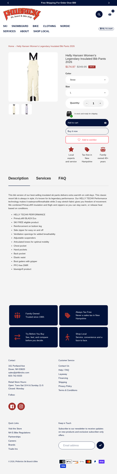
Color (68, 73)
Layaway (62, 374)
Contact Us (63, 366)
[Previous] (8, 2)
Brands (11, 445)
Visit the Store (15, 428)
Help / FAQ (63, 370)
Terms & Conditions (67, 390)
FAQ (62, 178)
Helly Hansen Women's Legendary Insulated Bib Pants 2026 (46, 46)
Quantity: (75, 103)
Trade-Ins (13, 449)
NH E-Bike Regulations (19, 432)
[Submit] (100, 445)
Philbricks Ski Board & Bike (26, 461)
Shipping (62, 382)
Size (68, 86)
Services (43, 178)
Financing (63, 378)
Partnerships (14, 436)
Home (11, 46)
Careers (12, 441)
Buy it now (73, 131)
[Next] (108, 2)
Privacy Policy (65, 386)
